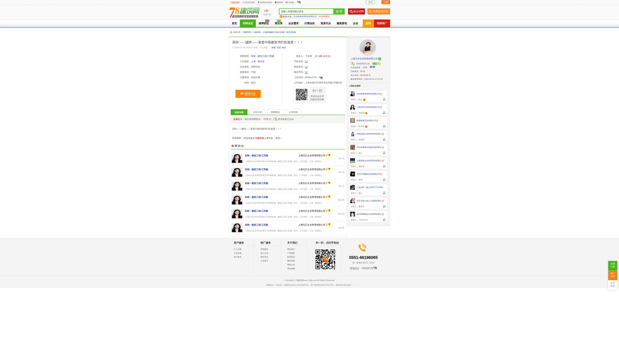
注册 (385, 2)
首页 (234, 23)
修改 (284, 47)
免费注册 (612, 265)
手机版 (291, 2)
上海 (253, 61)
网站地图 (291, 268)
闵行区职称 (291, 32)
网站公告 (291, 265)
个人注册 (237, 249)
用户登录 (237, 257)
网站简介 (291, 249)
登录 (370, 2)
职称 (253, 56)
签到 (368, 23)
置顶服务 (264, 249)
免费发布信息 (266, 2)
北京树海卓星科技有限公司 (305, 16)
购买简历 (264, 257)
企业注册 (237, 253)
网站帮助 (291, 261)
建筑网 (280, 2)
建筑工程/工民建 (266, 56)
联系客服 (612, 284)
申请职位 (248, 94)
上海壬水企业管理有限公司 (364, 58)
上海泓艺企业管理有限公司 (311, 155)
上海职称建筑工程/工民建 (273, 32)
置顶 (279, 47)
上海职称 (256, 32)
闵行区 (261, 61)
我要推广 (382, 23)
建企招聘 (358, 11)
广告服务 (291, 253)
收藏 (273, 47)
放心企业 (264, 253)
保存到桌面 (250, 2)
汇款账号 (264, 261)
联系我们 (291, 257)
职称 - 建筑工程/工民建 (256, 155)
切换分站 (267, 14)
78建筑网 (235, 2)
